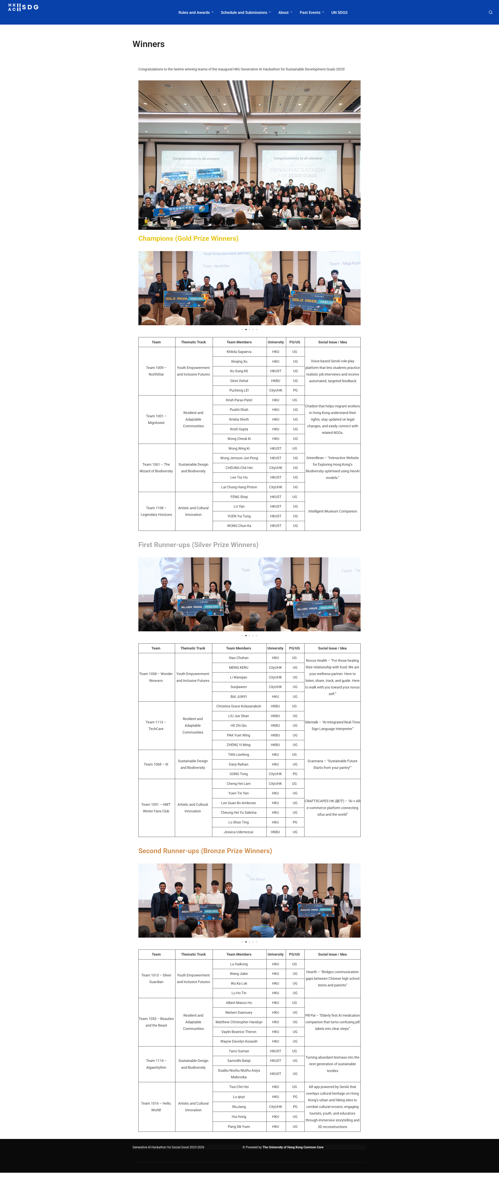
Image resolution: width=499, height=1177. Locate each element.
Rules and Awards (194, 12)
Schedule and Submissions (244, 12)
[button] (142, 289)
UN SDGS (339, 12)
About (283, 12)
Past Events (310, 12)
